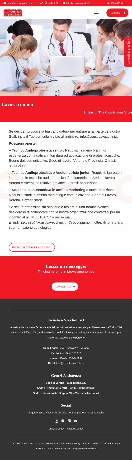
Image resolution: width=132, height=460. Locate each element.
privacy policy (56, 428)
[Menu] (96, 13)
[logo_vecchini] (13, 13)
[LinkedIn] (69, 421)
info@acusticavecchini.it (21, 3)
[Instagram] (56, 421)
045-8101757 (73, 353)
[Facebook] (63, 421)
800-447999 (51, 3)
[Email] (75, 421)
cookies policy (75, 428)
